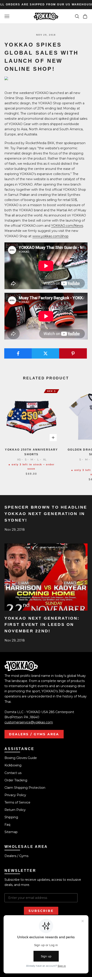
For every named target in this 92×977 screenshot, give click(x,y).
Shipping (11, 817)
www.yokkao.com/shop (50, 236)
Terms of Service (17, 802)
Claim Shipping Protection (24, 788)
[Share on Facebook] (18, 353)
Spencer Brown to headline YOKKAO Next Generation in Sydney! (45, 513)
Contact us (12, 773)
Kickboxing (12, 765)
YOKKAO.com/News (67, 226)
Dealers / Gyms (16, 856)
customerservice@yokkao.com (28, 722)
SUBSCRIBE (41, 911)
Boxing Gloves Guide (20, 758)
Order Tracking (15, 780)
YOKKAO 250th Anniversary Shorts (31, 452)
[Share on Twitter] (45, 353)
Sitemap (11, 832)
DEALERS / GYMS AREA (34, 734)
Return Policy (15, 810)
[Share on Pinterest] (73, 353)
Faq (7, 825)
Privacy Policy (15, 795)
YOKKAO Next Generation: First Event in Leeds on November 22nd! (42, 624)
